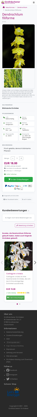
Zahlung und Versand (14, 352)
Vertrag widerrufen (13, 342)
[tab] (17, 304)
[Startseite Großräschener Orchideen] (10, 2)
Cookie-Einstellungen (14, 335)
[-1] (13, 158)
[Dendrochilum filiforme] (18, 46)
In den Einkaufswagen (20, 179)
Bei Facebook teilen (11, 199)
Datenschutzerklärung (14, 332)
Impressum (10, 349)
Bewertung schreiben (26, 225)
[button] (2, 262)
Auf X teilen (27, 199)
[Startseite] (3, 7)
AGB (7, 339)
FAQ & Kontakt (11, 356)
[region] (18, 272)
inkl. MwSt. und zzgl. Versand (12, 166)
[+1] (21, 158)
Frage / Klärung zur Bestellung (14, 346)
